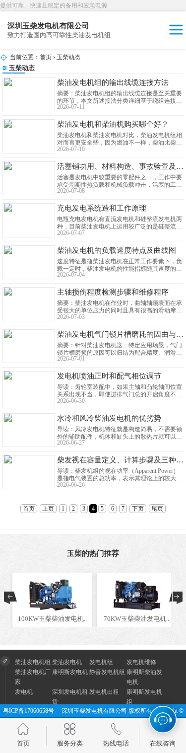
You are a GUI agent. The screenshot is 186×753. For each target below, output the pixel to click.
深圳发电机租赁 (70, 696)
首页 (46, 57)
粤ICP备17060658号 (31, 710)
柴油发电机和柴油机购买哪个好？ (113, 124)
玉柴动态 (68, 57)
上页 (48, 508)
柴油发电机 (67, 662)
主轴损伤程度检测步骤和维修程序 (113, 292)
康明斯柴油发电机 (144, 677)
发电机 (24, 691)
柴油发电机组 (33, 662)
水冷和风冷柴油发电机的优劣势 (109, 418)
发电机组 (101, 662)
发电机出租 (104, 691)
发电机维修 (141, 662)
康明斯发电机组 (144, 696)
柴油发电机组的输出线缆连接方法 (113, 82)
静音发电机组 (107, 672)
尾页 (157, 508)
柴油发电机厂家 (33, 677)
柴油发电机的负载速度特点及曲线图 (116, 250)
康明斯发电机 (70, 672)
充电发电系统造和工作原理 (101, 208)
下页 (138, 508)
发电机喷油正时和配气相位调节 (109, 376)
